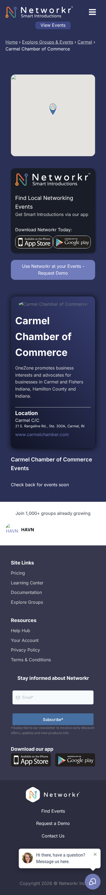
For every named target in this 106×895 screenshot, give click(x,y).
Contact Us (53, 836)
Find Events (53, 811)
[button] (53, 109)
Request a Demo (53, 823)
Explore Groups (27, 602)
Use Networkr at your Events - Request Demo (53, 269)
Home (11, 42)
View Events (53, 25)
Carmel (84, 42)
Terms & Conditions (31, 659)
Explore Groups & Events (47, 42)
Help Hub (20, 630)
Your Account (25, 640)
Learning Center (27, 582)
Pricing (18, 573)
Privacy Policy (25, 650)
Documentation (26, 592)
